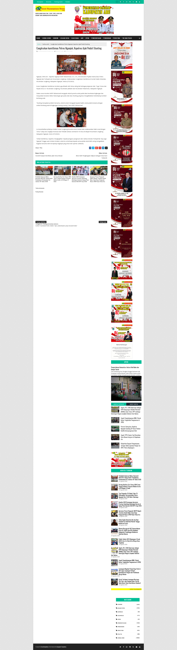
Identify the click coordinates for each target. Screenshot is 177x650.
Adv (82, 38)
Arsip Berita (134, 404)
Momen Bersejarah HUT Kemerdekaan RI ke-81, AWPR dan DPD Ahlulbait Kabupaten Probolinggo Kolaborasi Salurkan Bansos (129, 531)
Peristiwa (116, 38)
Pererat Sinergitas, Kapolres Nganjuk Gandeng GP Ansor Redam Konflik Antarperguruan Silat (130, 429)
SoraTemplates (44, 647)
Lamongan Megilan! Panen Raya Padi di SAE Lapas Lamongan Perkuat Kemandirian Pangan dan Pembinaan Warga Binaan (129, 571)
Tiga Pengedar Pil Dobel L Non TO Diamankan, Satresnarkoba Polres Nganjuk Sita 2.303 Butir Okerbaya (128, 495)
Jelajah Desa (64, 38)
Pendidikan (107, 38)
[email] (136, 1)
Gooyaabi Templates (61, 647)
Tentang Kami (58, 2)
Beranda (48, 2)
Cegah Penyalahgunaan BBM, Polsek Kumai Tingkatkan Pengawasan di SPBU (131, 420)
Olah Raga (75, 38)
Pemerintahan (96, 38)
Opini (87, 38)
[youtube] (139, 1)
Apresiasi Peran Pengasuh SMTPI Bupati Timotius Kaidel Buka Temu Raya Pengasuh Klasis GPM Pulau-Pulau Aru (98, 179)
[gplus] (126, 1)
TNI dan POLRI (127, 38)
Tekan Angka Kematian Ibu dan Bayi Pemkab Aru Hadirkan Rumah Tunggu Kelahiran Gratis (129, 522)
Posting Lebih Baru (41, 222)
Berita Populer (119, 404)
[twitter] (120, 1)
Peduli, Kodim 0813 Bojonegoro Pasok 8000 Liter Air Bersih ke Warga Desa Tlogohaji (129, 541)
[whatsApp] (117, 1)
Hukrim (55, 38)
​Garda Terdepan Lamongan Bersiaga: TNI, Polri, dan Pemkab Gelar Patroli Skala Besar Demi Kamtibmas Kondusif (130, 581)
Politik (120, 634)
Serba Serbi (46, 38)
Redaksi (67, 2)
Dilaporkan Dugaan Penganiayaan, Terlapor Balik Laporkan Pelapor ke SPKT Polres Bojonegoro (130, 445)
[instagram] (130, 1)
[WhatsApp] (117, 646)
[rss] (133, 1)
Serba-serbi (45, 44)
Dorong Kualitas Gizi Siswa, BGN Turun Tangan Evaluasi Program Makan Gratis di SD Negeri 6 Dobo (62, 179)
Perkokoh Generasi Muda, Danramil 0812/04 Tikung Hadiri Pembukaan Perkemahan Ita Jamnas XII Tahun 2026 (44, 179)
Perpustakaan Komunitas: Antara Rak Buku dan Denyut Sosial (125, 368)
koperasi (120, 612)
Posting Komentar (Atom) (50, 224)
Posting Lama (103, 222)
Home (38, 38)
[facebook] (123, 1)
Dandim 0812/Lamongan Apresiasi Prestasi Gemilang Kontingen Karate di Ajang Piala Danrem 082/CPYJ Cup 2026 (80, 179)
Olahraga (121, 615)
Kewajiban (40, 2)
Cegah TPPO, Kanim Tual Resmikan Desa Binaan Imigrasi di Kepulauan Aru (130, 437)
